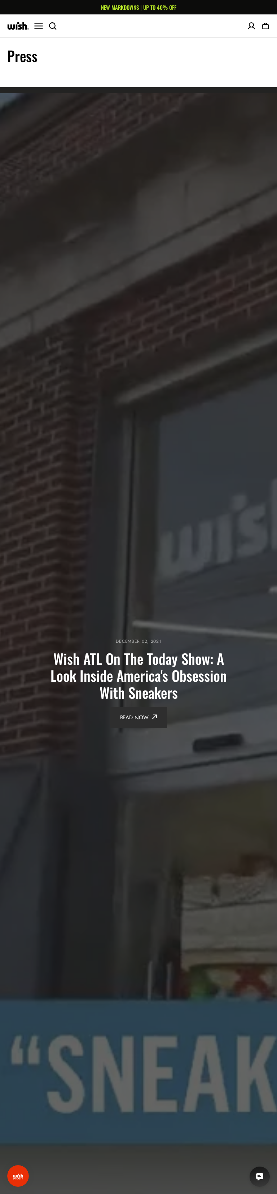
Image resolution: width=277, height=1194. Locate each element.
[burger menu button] (38, 26)
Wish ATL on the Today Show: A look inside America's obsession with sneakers (138, 675)
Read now (134, 717)
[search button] (52, 26)
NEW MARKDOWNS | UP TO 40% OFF (138, 7)
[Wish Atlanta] (18, 26)
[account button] (251, 26)
